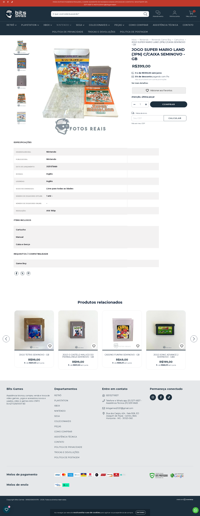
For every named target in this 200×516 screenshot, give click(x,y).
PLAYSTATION (29, 25)
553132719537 (112, 395)
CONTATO (188, 25)
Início (134, 40)
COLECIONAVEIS (98, 25)
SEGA (79, 25)
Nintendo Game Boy (161, 40)
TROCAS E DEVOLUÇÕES (101, 32)
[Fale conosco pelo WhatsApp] (196, 510)
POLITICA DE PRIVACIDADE (67, 32)
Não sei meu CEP (138, 123)
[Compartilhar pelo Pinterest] (28, 274)
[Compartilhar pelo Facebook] (16, 274)
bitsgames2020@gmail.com (119, 408)
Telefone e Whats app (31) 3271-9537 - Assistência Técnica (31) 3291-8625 (124, 401)
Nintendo (144, 40)
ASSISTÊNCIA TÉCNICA (165, 25)
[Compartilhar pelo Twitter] (22, 274)
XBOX (47, 25)
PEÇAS (118, 25)
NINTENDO (63, 25)
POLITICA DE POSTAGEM (134, 32)
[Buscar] (145, 14)
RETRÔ (11, 25)
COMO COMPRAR (138, 25)
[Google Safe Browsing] (177, 477)
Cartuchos (179, 40)
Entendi (140, 512)
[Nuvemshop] (184, 500)
